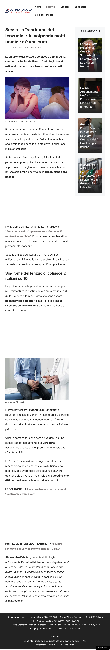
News (38, 6)
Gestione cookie (103, 648)
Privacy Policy (55, 644)
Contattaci (75, 628)
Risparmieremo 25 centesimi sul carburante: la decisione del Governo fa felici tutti (89, 176)
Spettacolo (80, 6)
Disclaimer (69, 644)
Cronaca (65, 6)
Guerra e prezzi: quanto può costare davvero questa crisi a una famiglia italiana (89, 136)
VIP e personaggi (44, 14)
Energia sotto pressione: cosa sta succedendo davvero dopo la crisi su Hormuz (89, 55)
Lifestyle (50, 6)
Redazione (41, 644)
